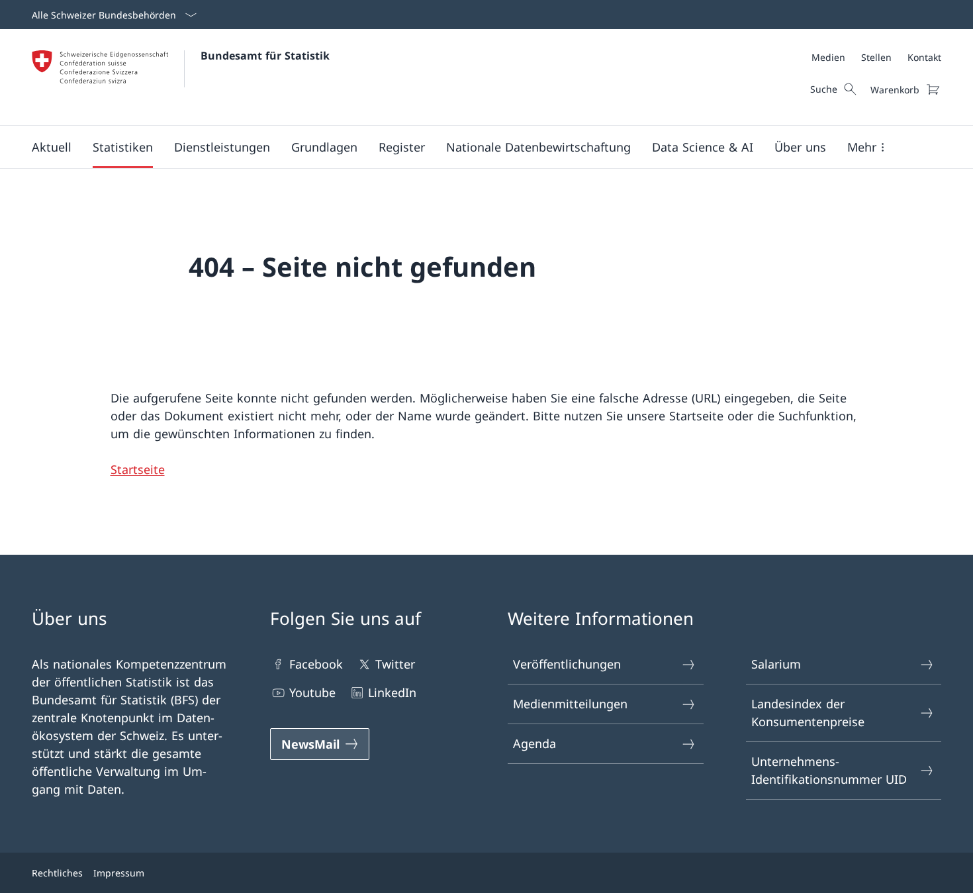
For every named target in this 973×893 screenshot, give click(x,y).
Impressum (118, 873)
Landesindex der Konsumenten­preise (807, 712)
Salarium (776, 664)
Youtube (312, 692)
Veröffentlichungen (567, 664)
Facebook (316, 664)
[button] (51, 147)
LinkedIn (392, 692)
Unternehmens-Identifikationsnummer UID (829, 770)
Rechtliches (57, 873)
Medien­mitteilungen (570, 704)
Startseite (138, 469)
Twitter (395, 664)
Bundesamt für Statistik (265, 55)
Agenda (534, 743)
